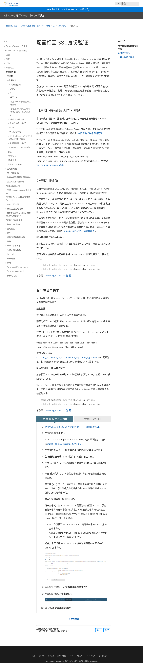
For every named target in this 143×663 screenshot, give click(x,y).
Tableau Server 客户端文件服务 (79, 231)
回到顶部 (75, 619)
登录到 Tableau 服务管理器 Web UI (64, 444)
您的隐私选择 (103, 656)
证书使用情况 (124, 53)
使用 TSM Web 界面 (54, 419)
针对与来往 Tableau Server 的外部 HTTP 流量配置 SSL (72, 426)
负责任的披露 (61, 656)
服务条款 (41, 656)
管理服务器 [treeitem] (10, 72)
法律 (33, 656)
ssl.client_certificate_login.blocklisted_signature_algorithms (67, 357)
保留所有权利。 (69, 661)
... (54, 26)
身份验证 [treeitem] (12, 80)
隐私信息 (51, 656)
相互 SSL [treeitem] (13, 97)
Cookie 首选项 (90, 656)
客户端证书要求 (127, 57)
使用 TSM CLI (92, 419)
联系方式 (79, 656)
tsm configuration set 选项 (49, 165)
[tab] (54, 419)
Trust (71, 656)
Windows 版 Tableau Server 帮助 (35, 26)
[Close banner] (140, 9)
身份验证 (62, 26)
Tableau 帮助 (12, 26)
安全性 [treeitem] (10, 76)
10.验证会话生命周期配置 (89, 133)
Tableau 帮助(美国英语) (78, 9)
